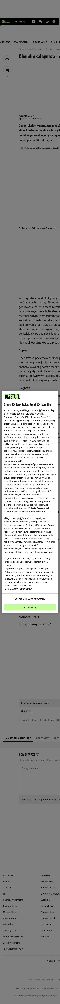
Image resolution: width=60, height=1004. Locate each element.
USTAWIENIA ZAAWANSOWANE (30, 599)
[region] (30, 502)
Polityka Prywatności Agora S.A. (30, 511)
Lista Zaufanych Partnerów (18, 589)
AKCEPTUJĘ (30, 607)
